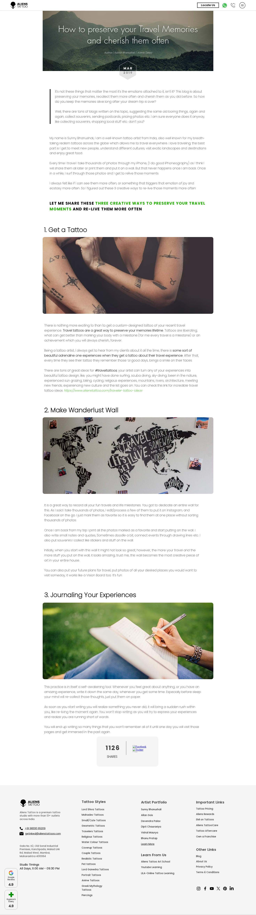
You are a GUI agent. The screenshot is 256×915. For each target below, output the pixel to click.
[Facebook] (205, 888)
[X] (218, 888)
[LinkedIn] (231, 888)
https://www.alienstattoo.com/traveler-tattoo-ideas (103, 390)
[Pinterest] (225, 888)
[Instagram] (198, 888)
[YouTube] (211, 888)
